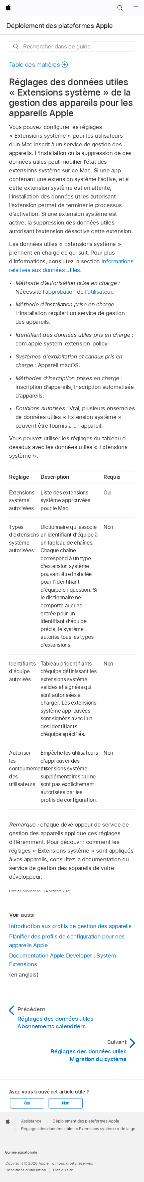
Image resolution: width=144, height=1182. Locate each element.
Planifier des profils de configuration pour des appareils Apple (67, 940)
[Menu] (136, 8)
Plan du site (63, 1170)
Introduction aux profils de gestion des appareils (70, 926)
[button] (120, 8)
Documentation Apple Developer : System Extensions (62, 960)
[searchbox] (72, 46)
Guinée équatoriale (21, 1152)
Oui (27, 1103)
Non (65, 1103)
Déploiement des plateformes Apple (59, 26)
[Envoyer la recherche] (16, 46)
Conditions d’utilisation (25, 1170)
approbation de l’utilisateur (78, 291)
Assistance (31, 1121)
